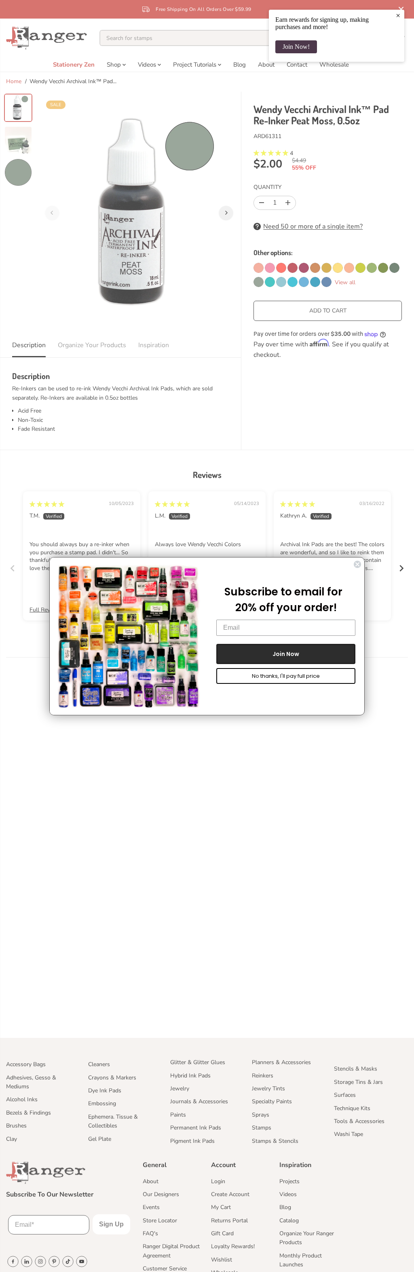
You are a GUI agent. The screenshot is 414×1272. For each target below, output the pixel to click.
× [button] (398, 15)
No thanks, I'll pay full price (286, 676)
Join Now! (296, 46)
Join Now (285, 654)
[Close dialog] (357, 564)
